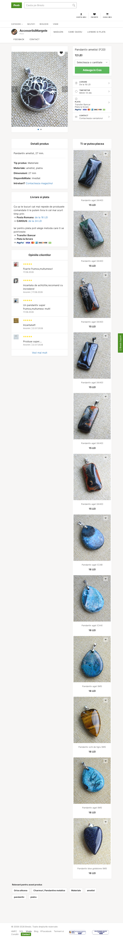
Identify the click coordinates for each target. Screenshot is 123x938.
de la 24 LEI (35, 220)
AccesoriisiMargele (33, 30)
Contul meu (81, 17)
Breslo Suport (120, 342)
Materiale (76, 890)
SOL (21, 931)
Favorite (94, 17)
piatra (33, 897)
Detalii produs (40, 143)
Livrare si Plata (96, 32)
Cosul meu (107, 17)
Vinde (29, 931)
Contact (34, 39)
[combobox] (92, 62)
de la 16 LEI (41, 217)
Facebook (46, 931)
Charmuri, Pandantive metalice (49, 890)
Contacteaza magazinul (39, 183)
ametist (91, 890)
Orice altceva (20, 890)
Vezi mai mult (39, 352)
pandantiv (19, 897)
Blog (36, 931)
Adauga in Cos (92, 70)
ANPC (14, 931)
